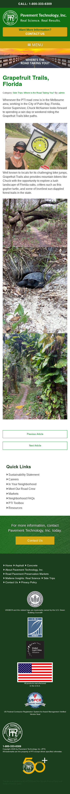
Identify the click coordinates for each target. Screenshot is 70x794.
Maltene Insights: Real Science (22, 578)
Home (8, 565)
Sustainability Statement (23, 474)
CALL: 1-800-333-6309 (35, 4)
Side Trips (49, 578)
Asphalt (19, 565)
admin (62, 93)
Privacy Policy (29, 582)
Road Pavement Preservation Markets (27, 573)
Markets (13, 493)
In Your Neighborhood (22, 484)
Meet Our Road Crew (21, 488)
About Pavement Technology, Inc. (24, 569)
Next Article (35, 445)
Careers (13, 479)
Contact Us (35, 540)
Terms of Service (9, 784)
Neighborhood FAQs (21, 498)
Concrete (32, 565)
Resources (15, 507)
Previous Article (35, 434)
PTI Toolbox (16, 503)
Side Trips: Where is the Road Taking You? (33, 93)
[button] (37, 44)
